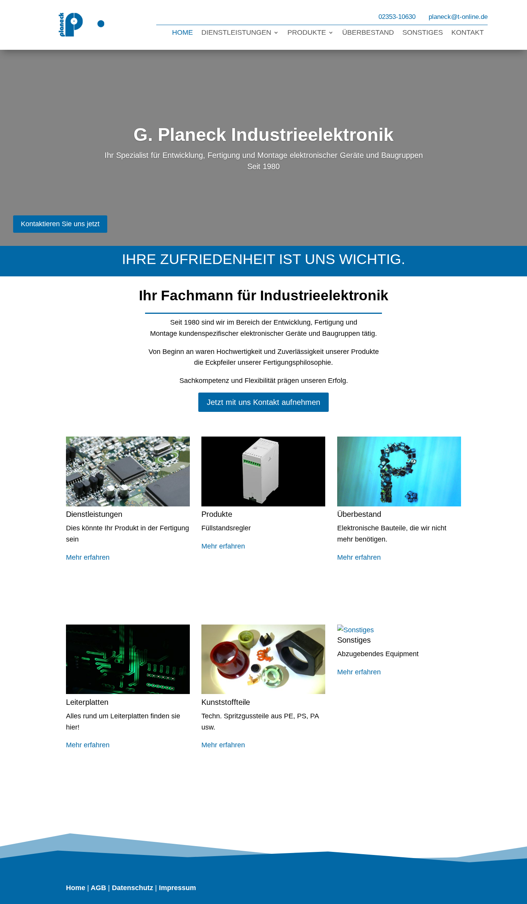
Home (182, 33)
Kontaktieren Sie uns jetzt (60, 224)
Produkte (306, 33)
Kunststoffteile (225, 702)
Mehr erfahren (88, 557)
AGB (98, 888)
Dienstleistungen (236, 33)
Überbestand (368, 33)
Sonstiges (422, 33)
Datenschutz (132, 888)
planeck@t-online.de (458, 16)
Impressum (177, 888)
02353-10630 (397, 16)
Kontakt (467, 33)
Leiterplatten (87, 702)
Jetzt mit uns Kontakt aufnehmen (263, 402)
